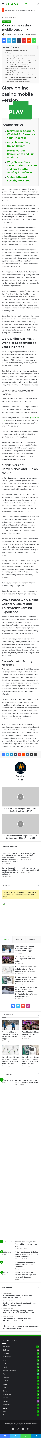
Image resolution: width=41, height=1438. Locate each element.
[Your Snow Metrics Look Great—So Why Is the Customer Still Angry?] (8, 949)
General (5, 1398)
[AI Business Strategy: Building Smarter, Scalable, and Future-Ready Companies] (7, 1255)
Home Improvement (9, 1370)
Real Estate (12, 17)
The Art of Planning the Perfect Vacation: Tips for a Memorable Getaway (25, 1275)
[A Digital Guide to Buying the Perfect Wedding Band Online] (7, 1159)
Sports (5, 1391)
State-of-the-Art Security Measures (20, 66)
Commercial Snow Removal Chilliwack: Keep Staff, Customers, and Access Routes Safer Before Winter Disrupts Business (26, 991)
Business (6, 1350)
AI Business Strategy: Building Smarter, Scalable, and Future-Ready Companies (26, 1254)
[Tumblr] (15, 754)
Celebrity (6, 1377)
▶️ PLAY (18, 110)
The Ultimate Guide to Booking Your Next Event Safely (25, 959)
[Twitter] (7, 754)
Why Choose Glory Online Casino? (19, 59)
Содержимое (11, 53)
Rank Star (8, 34)
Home (5, 17)
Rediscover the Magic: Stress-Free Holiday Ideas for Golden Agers (26, 1244)
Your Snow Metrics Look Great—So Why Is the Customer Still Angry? (24, 948)
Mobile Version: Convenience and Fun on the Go (23, 61)
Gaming (5, 1401)
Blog (4, 1360)
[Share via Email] (31, 754)
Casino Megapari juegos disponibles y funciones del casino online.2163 (10, 871)
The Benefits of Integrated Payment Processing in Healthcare (25, 1264)
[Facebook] (3, 754)
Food (4, 1411)
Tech (4, 1363)
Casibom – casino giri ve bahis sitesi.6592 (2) (30, 869)
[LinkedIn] (11, 754)
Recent (6, 939)
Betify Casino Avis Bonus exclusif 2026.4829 (28, 855)
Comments (33, 939)
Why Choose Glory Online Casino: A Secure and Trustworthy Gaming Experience (23, 63)
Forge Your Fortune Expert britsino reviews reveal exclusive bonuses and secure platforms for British (11, 857)
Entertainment (7, 1394)
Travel (5, 1374)
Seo (4, 1415)
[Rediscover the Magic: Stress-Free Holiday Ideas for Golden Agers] (7, 1245)
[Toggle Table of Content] (34, 47)
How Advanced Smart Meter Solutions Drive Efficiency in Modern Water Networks (26, 969)
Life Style (6, 1353)
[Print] (35, 754)
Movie (5, 1408)
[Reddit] (23, 754)
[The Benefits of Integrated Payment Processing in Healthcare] (7, 1263)
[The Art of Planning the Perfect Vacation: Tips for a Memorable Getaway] (7, 1275)
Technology (7, 1357)
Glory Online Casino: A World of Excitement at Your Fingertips (22, 56)
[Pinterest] (19, 754)
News (5, 1384)
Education (6, 1404)
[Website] (19, 780)
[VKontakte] (27, 754)
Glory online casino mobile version (15, 51)
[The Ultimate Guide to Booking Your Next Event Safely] (8, 960)
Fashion (5, 1381)
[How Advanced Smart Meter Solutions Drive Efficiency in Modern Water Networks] (8, 970)
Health (5, 1367)
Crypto (5, 1387)
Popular (19, 939)
